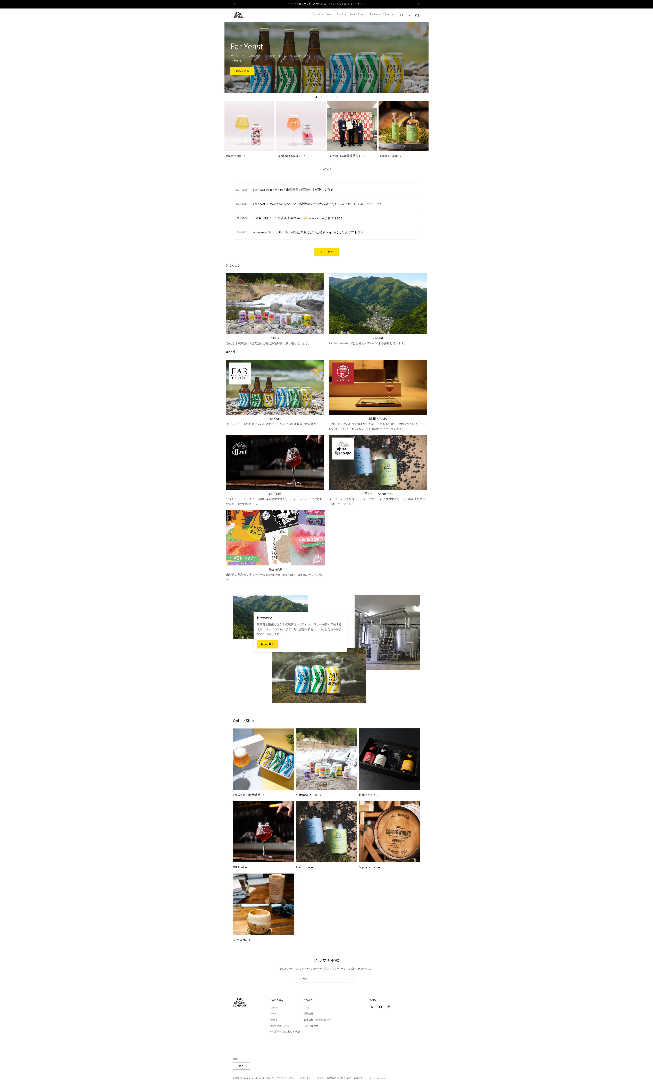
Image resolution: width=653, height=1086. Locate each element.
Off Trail (238, 867)
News (273, 1013)
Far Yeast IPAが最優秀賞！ (345, 156)
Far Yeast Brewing (248, 1078)
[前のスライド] (308, 97)
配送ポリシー (360, 1078)
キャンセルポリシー (378, 1078)
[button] (317, 14)
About (273, 1007)
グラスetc (240, 940)
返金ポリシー (306, 1078)
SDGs (306, 1007)
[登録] (353, 979)
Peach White (233, 156)
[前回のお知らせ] (234, 4)
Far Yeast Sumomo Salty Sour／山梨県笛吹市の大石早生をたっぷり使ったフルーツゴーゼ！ (317, 204)
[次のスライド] (345, 97)
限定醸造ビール (307, 795)
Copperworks (368, 867)
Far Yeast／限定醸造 (247, 795)
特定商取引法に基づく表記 (285, 1031)
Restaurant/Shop (279, 1025)
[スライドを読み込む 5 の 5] (336, 97)
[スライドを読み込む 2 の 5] (321, 97)
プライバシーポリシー (287, 1078)
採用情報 (308, 1013)
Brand (273, 1019)
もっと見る (326, 252)
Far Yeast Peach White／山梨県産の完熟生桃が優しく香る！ (295, 190)
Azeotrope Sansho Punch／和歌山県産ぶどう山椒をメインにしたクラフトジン (308, 232)
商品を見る (242, 70)
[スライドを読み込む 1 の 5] (316, 97)
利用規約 (320, 1078)
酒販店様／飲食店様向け (317, 1019)
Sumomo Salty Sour (289, 156)
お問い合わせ (311, 1025)
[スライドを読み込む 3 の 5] (326, 97)
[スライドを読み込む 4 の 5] (331, 97)
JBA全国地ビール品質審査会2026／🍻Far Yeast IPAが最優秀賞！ (298, 218)
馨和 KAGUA (367, 795)
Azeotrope (303, 867)
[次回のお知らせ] (419, 4)
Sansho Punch (389, 156)
